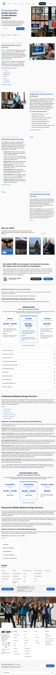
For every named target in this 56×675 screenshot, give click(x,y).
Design (26, 637)
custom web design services (9, 51)
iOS (34, 581)
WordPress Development (16, 573)
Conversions (17, 35)
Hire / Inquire (50, 3)
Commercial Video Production (10, 558)
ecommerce (9, 431)
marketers (16, 62)
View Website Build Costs (28, 345)
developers (8, 62)
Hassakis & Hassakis (49, 246)
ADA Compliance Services (27, 570)
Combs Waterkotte (7, 246)
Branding (3, 570)
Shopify (5, 78)
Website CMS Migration (37, 573)
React (24, 576)
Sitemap (37, 640)
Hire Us (31, 220)
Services (9, 3)
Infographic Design (15, 576)
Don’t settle (3, 464)
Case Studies (27, 3)
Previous (42, 234)
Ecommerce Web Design (8, 547)
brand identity (49, 100)
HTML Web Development (38, 570)
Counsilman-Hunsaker (35, 246)
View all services (7, 589)
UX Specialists (7, 410)
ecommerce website (46, 208)
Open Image (43, 22)
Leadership (15, 648)
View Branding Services (35, 129)
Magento (5, 76)
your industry (46, 114)
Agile (25, 645)
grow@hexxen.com (48, 644)
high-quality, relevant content (11, 175)
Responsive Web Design (5, 573)
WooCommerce (7, 72)
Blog (36, 634)
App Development (7, 551)
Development (27, 640)
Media (14, 645)
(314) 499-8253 (11, 535)
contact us (19, 535)
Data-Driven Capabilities (9, 416)
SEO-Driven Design (8, 412)
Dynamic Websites (8, 418)
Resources (15, 651)
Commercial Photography (9, 554)
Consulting (10, 35)
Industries (21, 3)
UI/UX (3, 581)
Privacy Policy (4, 652)
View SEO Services (6, 184)
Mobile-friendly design (18, 164)
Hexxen (46, 634)
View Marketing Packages (28, 502)
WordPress (6, 70)
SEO (25, 634)
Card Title (28, 612)
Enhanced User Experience (10, 156)
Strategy (3, 35)
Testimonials (16, 640)
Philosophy (15, 637)
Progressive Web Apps (37, 576)
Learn (35, 631)
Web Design (5, 544)
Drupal (24, 581)
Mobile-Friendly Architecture (10, 414)
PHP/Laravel (6, 80)
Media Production (27, 653)
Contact (47, 631)
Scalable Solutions (8, 409)
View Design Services (6, 84)
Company (14, 631)
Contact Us (19, 28)
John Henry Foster (21, 246)
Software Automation (28, 656)
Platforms (15, 3)
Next (45, 234)
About (33, 3)
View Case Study (36, 278)
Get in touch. (32, 587)
